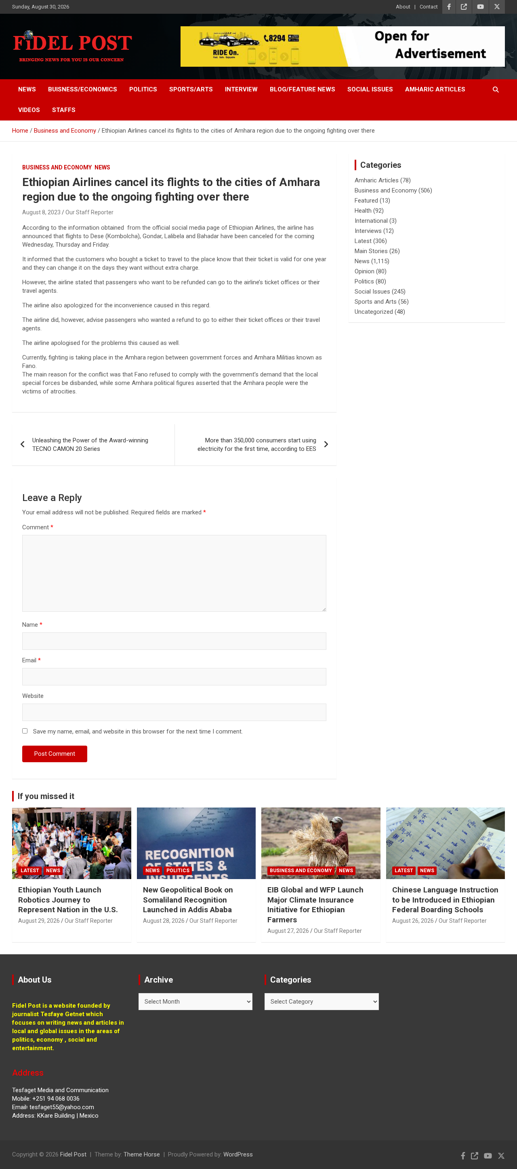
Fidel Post (73, 1154)
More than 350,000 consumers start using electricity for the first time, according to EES (257, 444)
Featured (366, 200)
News (27, 89)
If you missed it (46, 796)
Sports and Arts (376, 301)
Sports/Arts (191, 89)
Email (31, 660)
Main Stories (371, 251)
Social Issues (370, 89)
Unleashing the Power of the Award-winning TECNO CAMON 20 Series (90, 444)
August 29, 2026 (39, 920)
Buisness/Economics (82, 89)
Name (32, 624)
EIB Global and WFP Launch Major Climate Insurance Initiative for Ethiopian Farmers (315, 904)
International (371, 220)
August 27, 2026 (288, 931)
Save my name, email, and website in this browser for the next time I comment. (138, 731)
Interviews (368, 231)
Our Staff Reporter (89, 212)
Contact (429, 7)
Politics (143, 89)
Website (33, 696)
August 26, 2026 (413, 920)
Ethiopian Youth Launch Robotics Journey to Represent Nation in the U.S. (68, 899)
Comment (37, 527)
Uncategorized (374, 311)
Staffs (64, 110)
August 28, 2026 (164, 920)
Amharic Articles (435, 89)
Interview (241, 89)
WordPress (238, 1154)
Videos (29, 110)
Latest (363, 241)
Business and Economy (57, 167)
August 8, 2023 (41, 212)
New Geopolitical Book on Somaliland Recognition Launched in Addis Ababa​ (188, 899)
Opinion (364, 271)
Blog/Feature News (302, 89)
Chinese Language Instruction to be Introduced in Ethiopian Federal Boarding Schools (445, 899)
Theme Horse (142, 1154)
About (403, 7)
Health (363, 210)
